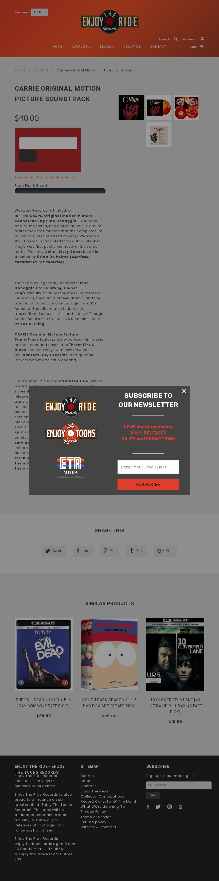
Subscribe (148, 484)
